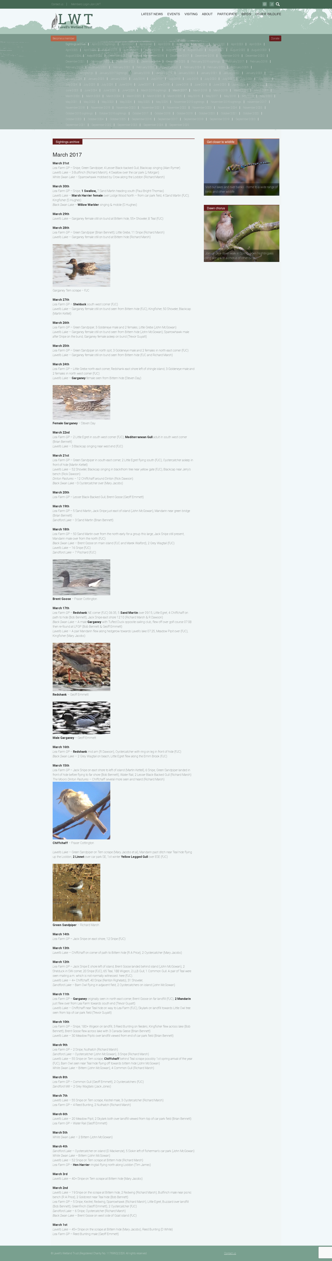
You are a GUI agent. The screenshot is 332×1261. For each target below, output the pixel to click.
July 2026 (107, 84)
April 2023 (237, 44)
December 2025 (175, 61)
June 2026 (128, 90)
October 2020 (207, 113)
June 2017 (144, 84)
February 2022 (145, 67)
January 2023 (254, 73)
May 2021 (71, 102)
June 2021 (238, 84)
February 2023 (169, 67)
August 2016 (109, 50)
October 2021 (229, 113)
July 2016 (139, 78)
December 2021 (75, 61)
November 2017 (256, 102)
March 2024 (113, 96)
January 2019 (164, 73)
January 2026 (119, 78)
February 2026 (239, 67)
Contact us (57, 4)
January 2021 (209, 73)
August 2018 (152, 50)
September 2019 (219, 119)
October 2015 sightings (79, 113)
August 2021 (216, 50)
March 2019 (220, 90)
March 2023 (93, 96)
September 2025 (179, 125)
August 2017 (131, 50)
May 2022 (89, 102)
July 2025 (89, 84)
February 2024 (192, 67)
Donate (275, 38)
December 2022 (100, 61)
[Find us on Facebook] (272, 4)
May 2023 (108, 102)
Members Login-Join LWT (86, 4)
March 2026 (154, 96)
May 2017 (212, 96)
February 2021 (121, 67)
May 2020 (266, 96)
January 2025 (96, 78)
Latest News (152, 14)
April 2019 (164, 44)
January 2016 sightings (79, 73)
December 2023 (125, 61)
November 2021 (151, 107)
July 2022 (246, 78)
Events (173, 14)
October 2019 (185, 113)
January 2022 (231, 73)
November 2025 (252, 107)
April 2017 (128, 44)
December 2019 (229, 55)
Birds (246, 14)
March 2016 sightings (153, 90)
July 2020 (210, 78)
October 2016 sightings (112, 113)
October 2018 (162, 113)
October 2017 (140, 113)
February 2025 (216, 67)
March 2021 (261, 90)
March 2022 (73, 96)
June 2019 (201, 84)
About (207, 14)
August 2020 (195, 50)
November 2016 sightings (226, 102)
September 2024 (153, 125)
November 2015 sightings (189, 102)
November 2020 (125, 107)
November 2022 (176, 107)
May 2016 (194, 96)
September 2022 (101, 125)
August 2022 (237, 50)
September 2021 (75, 125)
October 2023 (73, 119)
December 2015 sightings (123, 55)
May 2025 (144, 102)
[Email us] (264, 4)
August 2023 (258, 50)
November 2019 (100, 107)
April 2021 (201, 44)
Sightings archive (75, 44)
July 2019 (192, 78)
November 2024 (227, 107)
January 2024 (74, 78)
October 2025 (118, 119)
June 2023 (72, 90)
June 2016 (125, 84)
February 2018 (258, 61)
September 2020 (245, 119)
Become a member (64, 38)
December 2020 (255, 55)
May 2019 (248, 96)
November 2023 (202, 107)
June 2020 (219, 84)
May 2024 (126, 102)
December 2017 (179, 55)
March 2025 (134, 96)
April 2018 (146, 44)
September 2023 (127, 125)
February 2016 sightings (206, 61)
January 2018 (142, 73)
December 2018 (204, 55)
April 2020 (182, 44)
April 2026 (90, 50)
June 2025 (109, 90)
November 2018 (75, 107)
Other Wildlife (268, 14)
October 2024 (96, 119)
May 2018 (230, 96)
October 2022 (251, 113)
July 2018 (174, 78)
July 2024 (71, 84)
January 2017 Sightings (113, 73)
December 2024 (150, 61)
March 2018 (200, 90)
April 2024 (255, 44)
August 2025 (94, 55)
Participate (227, 14)
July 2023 (264, 78)
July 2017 (157, 78)
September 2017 (168, 119)
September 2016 (142, 119)
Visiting (191, 14)
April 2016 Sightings (103, 44)
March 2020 (241, 90)
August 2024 (73, 55)
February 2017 (235, 61)
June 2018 (163, 84)
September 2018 (193, 119)
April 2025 (72, 50)
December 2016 (154, 55)
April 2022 (219, 44)
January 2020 (186, 73)
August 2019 (173, 50)
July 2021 (228, 78)
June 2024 (91, 90)
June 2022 (257, 84)
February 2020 (98, 67)
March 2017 (180, 90)
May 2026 (162, 102)
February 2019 (74, 67)
